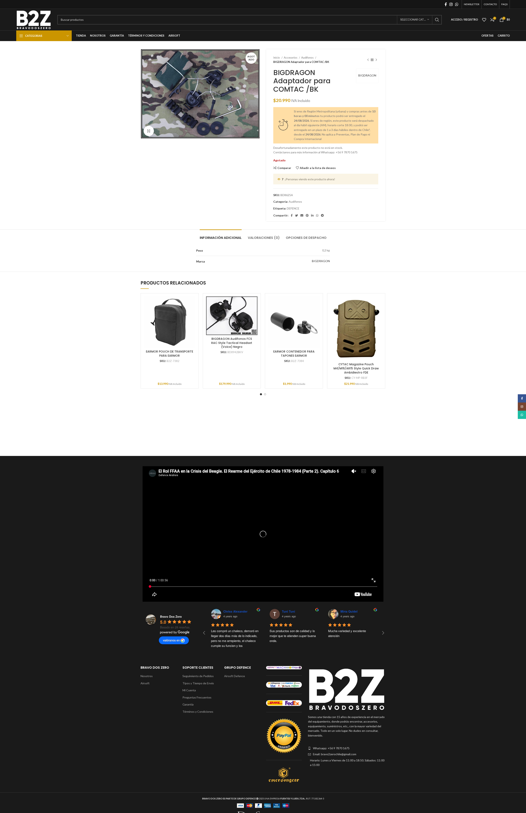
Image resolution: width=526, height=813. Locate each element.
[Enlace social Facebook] (445, 4)
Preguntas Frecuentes (196, 697)
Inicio (276, 57)
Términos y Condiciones (197, 711)
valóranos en (171, 640)
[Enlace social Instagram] (451, 4)
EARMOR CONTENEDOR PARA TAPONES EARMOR (294, 353)
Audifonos (307, 57)
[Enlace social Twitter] (296, 215)
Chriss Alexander (235, 611)
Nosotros (147, 676)
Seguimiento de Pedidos (198, 676)
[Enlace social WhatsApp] (457, 4)
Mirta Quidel (349, 611)
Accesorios (291, 57)
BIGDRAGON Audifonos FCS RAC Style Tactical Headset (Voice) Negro (231, 343)
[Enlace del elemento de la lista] (346, 748)
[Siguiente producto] (376, 60)
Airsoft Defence (234, 676)
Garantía (188, 704)
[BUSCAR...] (437, 19)
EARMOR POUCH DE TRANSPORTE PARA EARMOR (169, 353)
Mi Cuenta (189, 690)
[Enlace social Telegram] (322, 215)
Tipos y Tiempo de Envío (198, 683)
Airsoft (145, 683)
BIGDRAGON (367, 75)
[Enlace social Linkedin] (312, 215)
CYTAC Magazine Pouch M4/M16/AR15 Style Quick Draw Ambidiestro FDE (356, 368)
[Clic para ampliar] (149, 131)
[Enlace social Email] (302, 215)
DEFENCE (293, 208)
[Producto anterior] (368, 60)
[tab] (221, 235)
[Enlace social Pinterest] (307, 215)
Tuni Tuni (288, 611)
